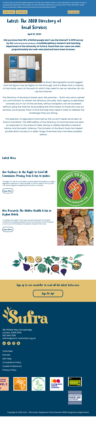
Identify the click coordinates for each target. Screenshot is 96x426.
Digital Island (83, 412)
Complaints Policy (11, 362)
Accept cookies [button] (9, 12)
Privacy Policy (9, 369)
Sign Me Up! (48, 294)
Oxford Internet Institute (24, 43)
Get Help (7, 358)
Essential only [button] (21, 12)
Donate (6, 354)
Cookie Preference (12, 366)
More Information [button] (73, 12)
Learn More (8, 191)
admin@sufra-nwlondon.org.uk (19, 338)
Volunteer (7, 351)
